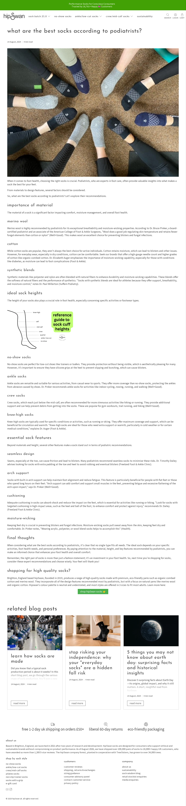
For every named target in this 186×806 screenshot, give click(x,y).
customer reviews (73, 766)
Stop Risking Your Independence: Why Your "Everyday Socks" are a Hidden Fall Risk (90, 663)
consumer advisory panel (77, 776)
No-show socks (15, 364)
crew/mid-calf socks (117, 16)
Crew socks (13, 402)
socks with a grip (14, 780)
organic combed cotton (35, 257)
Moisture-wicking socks (96, 525)
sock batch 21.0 (37, 16)
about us (126, 766)
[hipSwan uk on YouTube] (7, 789)
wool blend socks (83, 528)
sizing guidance (72, 773)
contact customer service (77, 779)
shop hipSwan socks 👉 (93, 591)
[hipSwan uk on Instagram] (10, 789)
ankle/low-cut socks (86, 16)
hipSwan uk (17, 798)
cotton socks (21, 250)
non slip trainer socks (17, 776)
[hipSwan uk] (14, 16)
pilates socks (12, 773)
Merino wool (14, 228)
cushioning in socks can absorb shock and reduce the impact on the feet (57, 502)
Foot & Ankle (78, 261)
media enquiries (130, 779)
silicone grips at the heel (69, 367)
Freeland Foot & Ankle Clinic (135, 464)
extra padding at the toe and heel (58, 464)
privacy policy (71, 783)
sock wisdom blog (131, 773)
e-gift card (11, 783)
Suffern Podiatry (68, 284)
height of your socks (23, 300)
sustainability (145, 16)
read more (19, 703)
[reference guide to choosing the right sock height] (42, 348)
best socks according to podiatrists (60, 545)
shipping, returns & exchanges (79, 769)
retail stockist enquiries (134, 776)
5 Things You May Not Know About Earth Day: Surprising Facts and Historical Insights (150, 663)
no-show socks (62, 16)
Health (125, 528)
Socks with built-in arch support (24, 480)
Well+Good (56, 235)
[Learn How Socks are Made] (34, 632)
